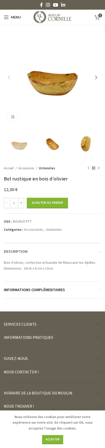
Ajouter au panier (47, 203)
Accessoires (26, 168)
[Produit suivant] (98, 168)
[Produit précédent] (88, 168)
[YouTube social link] (55, 5)
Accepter (53, 439)
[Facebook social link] (41, 5)
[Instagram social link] (47, 5)
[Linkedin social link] (63, 5)
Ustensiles (47, 168)
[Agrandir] (13, 117)
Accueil (9, 168)
